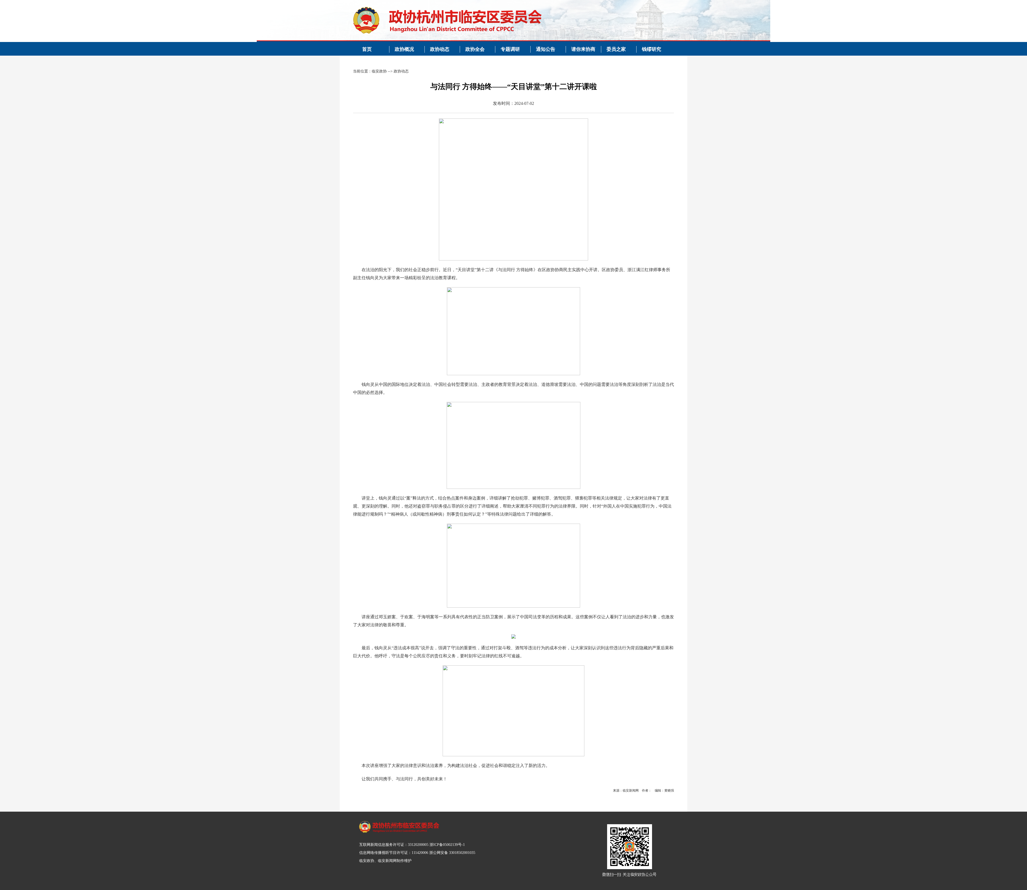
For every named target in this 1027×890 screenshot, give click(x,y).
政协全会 (475, 49)
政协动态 (439, 49)
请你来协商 (583, 49)
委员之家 (616, 49)
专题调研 (510, 49)
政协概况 (404, 49)
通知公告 (545, 49)
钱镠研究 (651, 49)
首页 (367, 49)
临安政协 (379, 71)
